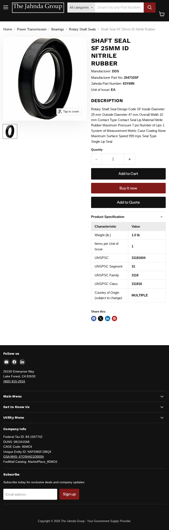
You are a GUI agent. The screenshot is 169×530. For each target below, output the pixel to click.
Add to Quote (128, 202)
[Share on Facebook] (93, 318)
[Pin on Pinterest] (114, 318)
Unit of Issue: (100, 90)
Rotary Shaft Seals (82, 29)
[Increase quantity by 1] (129, 159)
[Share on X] (100, 318)
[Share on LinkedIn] (107, 318)
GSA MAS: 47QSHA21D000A (23, 456)
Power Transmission (31, 29)
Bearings (57, 29)
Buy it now (128, 188)
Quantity (97, 149)
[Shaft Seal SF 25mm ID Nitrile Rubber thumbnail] (10, 131)
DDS (115, 71)
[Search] (150, 7)
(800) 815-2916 (14, 381)
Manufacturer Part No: (107, 77)
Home (7, 29)
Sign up (69, 494)
